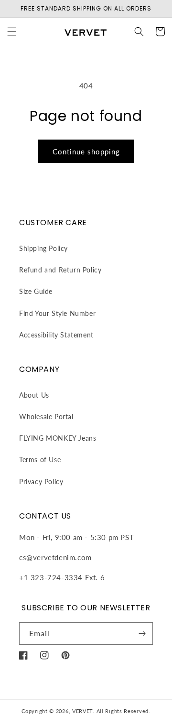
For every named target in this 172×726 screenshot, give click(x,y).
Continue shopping (86, 151)
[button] (11, 31)
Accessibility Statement (56, 335)
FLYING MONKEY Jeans (57, 438)
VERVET (82, 711)
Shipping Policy (43, 248)
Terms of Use (40, 459)
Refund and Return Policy (60, 270)
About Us (34, 395)
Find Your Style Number (57, 313)
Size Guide (36, 291)
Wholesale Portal (46, 416)
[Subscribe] (141, 633)
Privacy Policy (41, 481)
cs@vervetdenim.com (55, 557)
